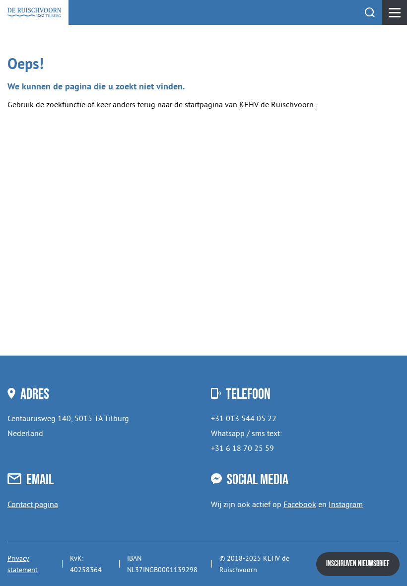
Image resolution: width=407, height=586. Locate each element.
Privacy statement (22, 564)
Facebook (299, 504)
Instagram (346, 504)
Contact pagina (32, 504)
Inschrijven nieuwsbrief (358, 564)
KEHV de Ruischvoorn (277, 104)
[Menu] (394, 12)
